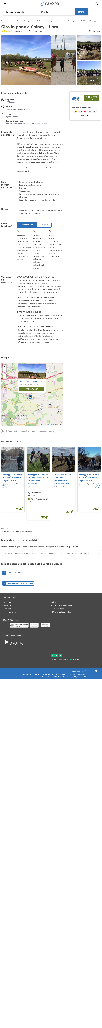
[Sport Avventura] (49, 3)
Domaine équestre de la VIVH (21, 531)
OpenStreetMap (51, 424)
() (17, 31)
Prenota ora (32, 389)
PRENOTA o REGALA (91, 98)
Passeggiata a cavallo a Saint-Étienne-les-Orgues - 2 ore (89, 477)
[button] (97, 485)
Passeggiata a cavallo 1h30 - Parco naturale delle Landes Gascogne (38, 478)
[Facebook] (90, 671)
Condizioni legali (57, 608)
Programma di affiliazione (61, 605)
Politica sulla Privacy (10, 612)
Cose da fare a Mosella (46, 431)
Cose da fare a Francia (10, 431)
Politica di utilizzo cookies (61, 612)
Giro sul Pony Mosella (17, 573)
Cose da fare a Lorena (28, 431)
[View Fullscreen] (4, 376)
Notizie (53, 602)
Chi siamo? (6, 602)
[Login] (96, 3)
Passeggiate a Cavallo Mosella (20, 583)
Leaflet (42, 424)
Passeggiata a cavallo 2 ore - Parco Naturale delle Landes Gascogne (63, 478)
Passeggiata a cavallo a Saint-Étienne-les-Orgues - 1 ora (12, 477)
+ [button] (4, 366)
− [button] (4, 370)
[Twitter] (96, 671)
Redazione (6, 608)
